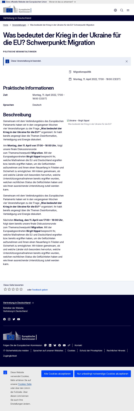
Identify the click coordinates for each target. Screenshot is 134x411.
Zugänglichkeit (10, 355)
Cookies (71, 350)
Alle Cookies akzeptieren (57, 373)
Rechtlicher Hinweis (116, 350)
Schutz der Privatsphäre (91, 350)
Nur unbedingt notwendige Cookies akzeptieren (102, 373)
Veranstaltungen (19, 25)
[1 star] (5, 289)
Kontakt (78, 345)
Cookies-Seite (25, 384)
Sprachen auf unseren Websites (48, 350)
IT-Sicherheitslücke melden (16, 350)
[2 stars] (7, 289)
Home (5, 25)
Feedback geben (40, 289)
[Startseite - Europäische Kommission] (19, 9)
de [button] (115, 10)
